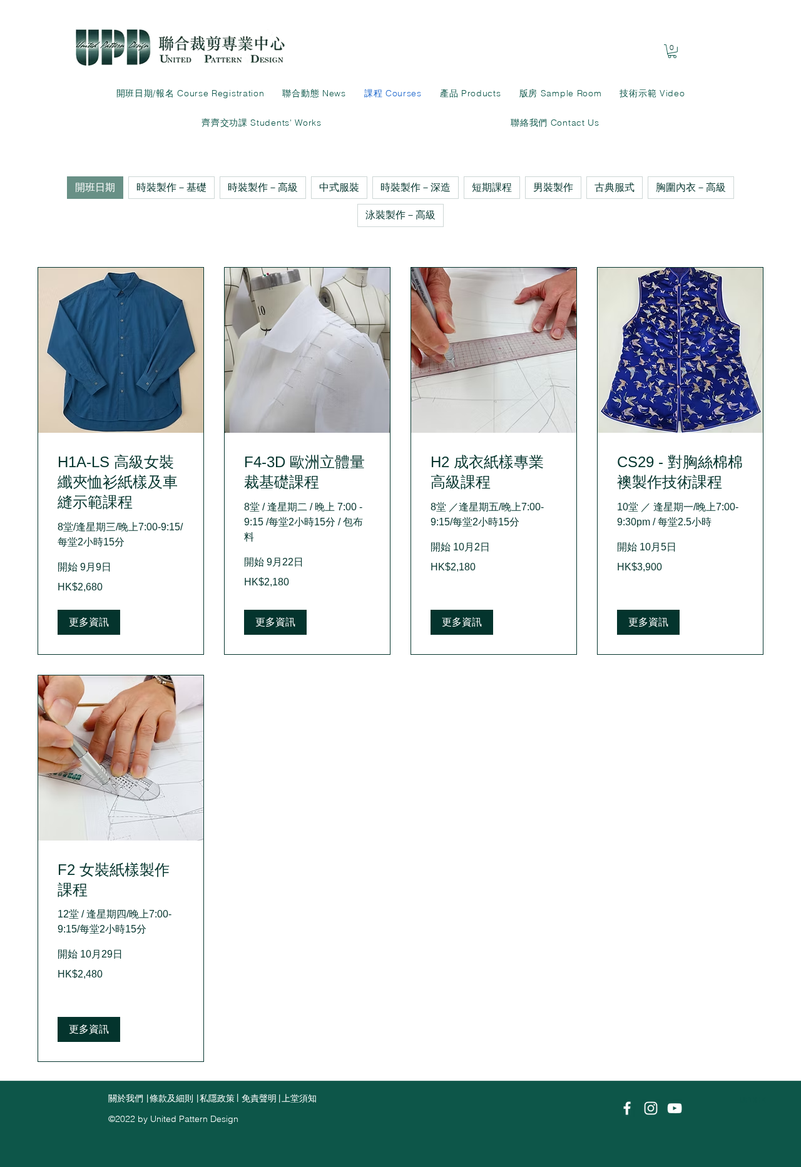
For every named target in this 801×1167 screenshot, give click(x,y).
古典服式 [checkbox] (614, 187)
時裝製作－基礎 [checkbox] (171, 187)
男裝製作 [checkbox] (553, 187)
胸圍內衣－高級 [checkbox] (691, 187)
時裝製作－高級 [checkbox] (263, 187)
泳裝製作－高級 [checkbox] (400, 215)
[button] (89, 622)
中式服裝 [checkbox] (339, 187)
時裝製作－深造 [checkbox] (415, 187)
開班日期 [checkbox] (95, 187)
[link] (672, 51)
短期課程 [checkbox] (492, 187)
